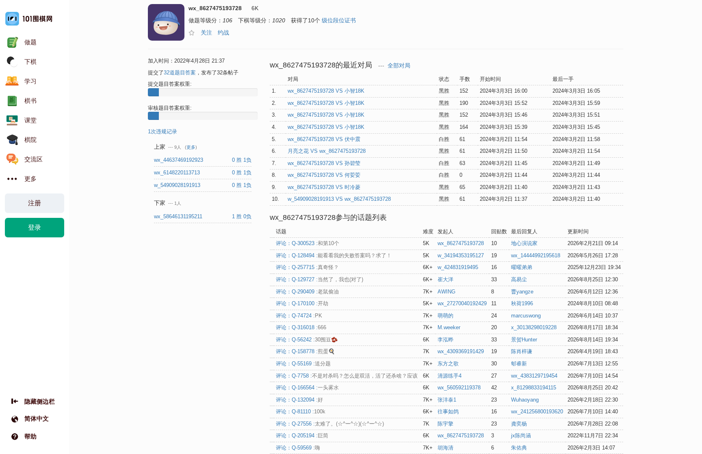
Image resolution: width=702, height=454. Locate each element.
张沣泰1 (447, 400)
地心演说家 (524, 243)
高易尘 (519, 279)
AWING (446, 292)
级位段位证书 (339, 20)
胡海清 (445, 448)
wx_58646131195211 (179, 216)
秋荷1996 (522, 303)
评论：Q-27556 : (330, 424)
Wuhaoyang (525, 400)
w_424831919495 (458, 267)
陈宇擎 (445, 424)
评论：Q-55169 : (303, 364)
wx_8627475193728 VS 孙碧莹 (324, 163)
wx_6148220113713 (178, 172)
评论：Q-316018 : (301, 327)
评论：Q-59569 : (298, 448)
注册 (34, 203)
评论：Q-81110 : (300, 411)
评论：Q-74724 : (299, 316)
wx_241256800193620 (537, 411)
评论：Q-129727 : (319, 279)
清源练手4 (450, 376)
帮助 (30, 436)
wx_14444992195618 (535, 255)
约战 (223, 32)
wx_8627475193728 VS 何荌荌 (324, 175)
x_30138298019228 (534, 327)
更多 (190, 147)
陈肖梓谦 (521, 351)
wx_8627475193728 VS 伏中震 (324, 139)
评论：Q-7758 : (347, 376)
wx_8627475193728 (461, 243)
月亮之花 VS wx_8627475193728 (327, 151)
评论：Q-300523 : (307, 243)
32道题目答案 (180, 73)
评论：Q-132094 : (299, 400)
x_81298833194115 (533, 387)
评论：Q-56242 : (307, 340)
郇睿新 (519, 364)
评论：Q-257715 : (307, 267)
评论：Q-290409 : (307, 292)
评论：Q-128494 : (334, 255)
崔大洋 (445, 279)
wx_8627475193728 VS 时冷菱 (324, 187)
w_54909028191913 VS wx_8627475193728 (339, 199)
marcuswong (526, 316)
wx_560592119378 (459, 387)
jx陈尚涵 (521, 435)
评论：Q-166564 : (307, 387)
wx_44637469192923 (179, 160)
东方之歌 (448, 364)
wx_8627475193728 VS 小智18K (326, 91)
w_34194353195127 (461, 255)
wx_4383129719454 (534, 376)
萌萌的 (445, 316)
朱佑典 (519, 448)
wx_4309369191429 (461, 351)
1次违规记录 (162, 131)
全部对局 (399, 66)
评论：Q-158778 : (305, 351)
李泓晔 (445, 340)
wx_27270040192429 (462, 303)
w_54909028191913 (178, 185)
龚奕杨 (519, 424)
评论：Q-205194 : (302, 435)
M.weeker (449, 327)
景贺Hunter (524, 340)
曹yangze (522, 292)
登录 (34, 227)
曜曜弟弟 (521, 267)
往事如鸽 (448, 411)
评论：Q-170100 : (302, 303)
